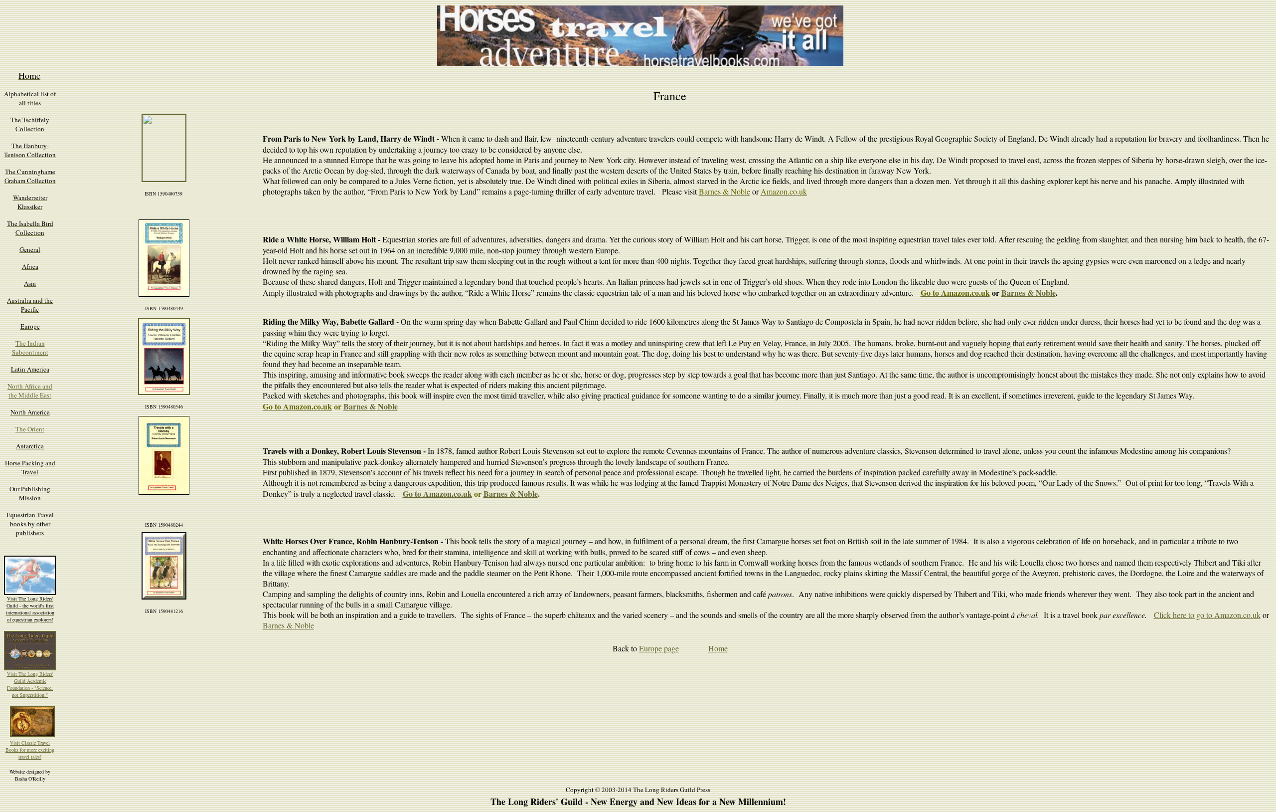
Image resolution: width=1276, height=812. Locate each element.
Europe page (659, 648)
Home (718, 648)
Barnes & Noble (1028, 292)
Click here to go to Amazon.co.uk (1207, 614)
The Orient (29, 428)
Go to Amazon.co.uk (437, 493)
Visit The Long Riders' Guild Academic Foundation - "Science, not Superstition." (30, 684)
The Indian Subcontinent (30, 348)
